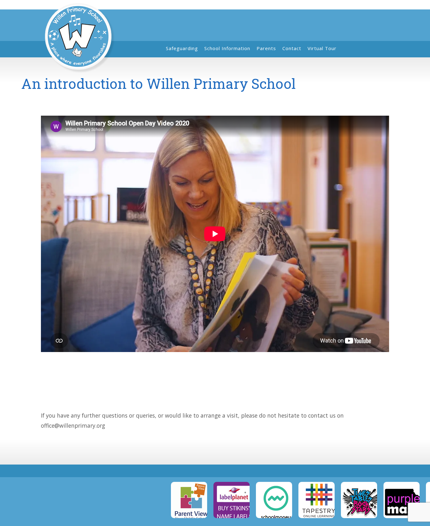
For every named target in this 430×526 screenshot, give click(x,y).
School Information (227, 48)
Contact (291, 48)
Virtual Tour (322, 48)
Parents (266, 48)
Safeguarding (182, 48)
